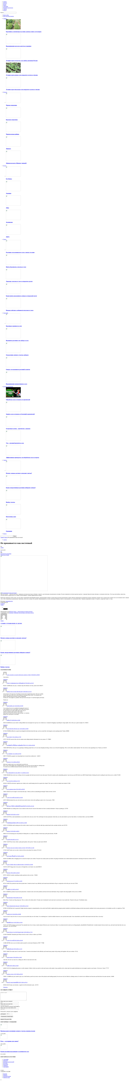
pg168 (8, 839)
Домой (2, 537)
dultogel (8, 831)
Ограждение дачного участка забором (17, 355)
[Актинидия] (13, 219)
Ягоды (4, 4)
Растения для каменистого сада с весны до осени (20, 252)
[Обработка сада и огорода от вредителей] (13, 397)
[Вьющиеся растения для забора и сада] (13, 337)
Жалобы (5, 1073)
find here (9, 872)
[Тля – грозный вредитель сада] (13, 440)
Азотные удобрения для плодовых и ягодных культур (21, 612)
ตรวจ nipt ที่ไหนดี (11, 856)
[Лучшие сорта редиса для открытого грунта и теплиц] (13, 72)
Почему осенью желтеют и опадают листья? (19, 473)
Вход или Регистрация (8, 16)
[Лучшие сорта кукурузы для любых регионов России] (13, 58)
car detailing (9, 753)
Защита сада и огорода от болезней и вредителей (20, 414)
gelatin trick (9, 914)
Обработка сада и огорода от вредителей (18, 399)
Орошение (9, 531)
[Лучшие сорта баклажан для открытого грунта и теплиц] (13, 86)
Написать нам (6, 1077)
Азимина (8, 193)
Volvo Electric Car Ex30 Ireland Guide (15, 932)
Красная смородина (12, 119)
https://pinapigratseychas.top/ (13, 905)
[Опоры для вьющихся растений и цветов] (13, 366)
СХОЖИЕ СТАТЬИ (5, 623)
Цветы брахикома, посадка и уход (16, 267)
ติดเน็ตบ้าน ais (10, 922)
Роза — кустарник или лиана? (10, 1041)
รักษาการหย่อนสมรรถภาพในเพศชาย (16, 683)
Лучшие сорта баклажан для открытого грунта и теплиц (23, 89)
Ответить (5, 679)
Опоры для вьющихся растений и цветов (18, 369)
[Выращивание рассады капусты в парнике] (13, 43)
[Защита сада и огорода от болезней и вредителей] (13, 411)
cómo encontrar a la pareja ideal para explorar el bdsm (19, 674)
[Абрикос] (13, 146)
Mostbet (8, 814)
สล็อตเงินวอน (10, 948)
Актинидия (9, 222)
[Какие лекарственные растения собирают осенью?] (13, 485)
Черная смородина (11, 105)
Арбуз (7, 236)
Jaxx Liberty (9, 737)
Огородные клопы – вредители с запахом (18, 428)
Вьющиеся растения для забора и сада (17, 340)
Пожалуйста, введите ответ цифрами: (9, 1011)
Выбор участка (10, 502)
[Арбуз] (13, 234)
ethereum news (10, 881)
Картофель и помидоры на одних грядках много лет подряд (23, 31)
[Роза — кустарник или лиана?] (4, 1038)
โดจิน (8, 965)
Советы (5, 9)
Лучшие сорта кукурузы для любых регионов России (22, 60)
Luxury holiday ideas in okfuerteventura (15, 864)
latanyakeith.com (10, 705)
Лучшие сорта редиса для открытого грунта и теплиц (22, 75)
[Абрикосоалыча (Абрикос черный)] (13, 160)
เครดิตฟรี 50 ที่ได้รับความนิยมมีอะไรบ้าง (16, 745)
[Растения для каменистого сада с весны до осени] (13, 249)
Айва (7, 207)
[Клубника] (13, 176)
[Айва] (13, 205)
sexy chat (9, 781)
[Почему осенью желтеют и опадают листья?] (13, 470)
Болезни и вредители (8, 7)
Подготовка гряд (11, 516)
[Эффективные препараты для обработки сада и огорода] (13, 454)
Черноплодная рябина (12, 134)
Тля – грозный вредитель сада (15, 443)
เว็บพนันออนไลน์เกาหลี (12, 822)
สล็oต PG (9, 720)
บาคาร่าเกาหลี (10, 797)
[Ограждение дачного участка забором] (13, 352)
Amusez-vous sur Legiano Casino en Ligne (16, 847)
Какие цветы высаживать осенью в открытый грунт (21, 296)
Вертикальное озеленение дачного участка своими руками (18, 1031)
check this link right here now (13, 728)
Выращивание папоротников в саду (16, 384)
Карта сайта (6, 15)
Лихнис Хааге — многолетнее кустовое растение (21, 611)
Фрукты (5, 2)
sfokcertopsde (10, 957)
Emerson (9, 762)
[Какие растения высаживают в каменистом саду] (4, 1048)
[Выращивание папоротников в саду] (13, 381)
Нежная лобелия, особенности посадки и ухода (19, 310)
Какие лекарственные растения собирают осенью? (21, 487)
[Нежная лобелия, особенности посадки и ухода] (13, 307)
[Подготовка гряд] (13, 514)
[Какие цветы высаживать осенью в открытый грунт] (13, 293)
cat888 (8, 889)
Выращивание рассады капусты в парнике (18, 46)
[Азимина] (13, 190)
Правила (5, 1075)
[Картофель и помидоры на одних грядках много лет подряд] (13, 29)
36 (1, 551)
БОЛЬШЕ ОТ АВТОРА (16, 623)
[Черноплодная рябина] (13, 131)
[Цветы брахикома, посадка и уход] (13, 264)
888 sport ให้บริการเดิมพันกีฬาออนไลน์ (16, 806)
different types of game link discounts (15, 691)
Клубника (9, 179)
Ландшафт (5, 6)
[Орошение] (13, 528)
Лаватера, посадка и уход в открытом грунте (19, 281)
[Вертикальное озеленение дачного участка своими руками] (4, 1028)
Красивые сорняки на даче (14, 326)
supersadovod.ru (9, 601)
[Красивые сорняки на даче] (13, 323)
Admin (2, 547)
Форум (4, 10)
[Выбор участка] (13, 499)
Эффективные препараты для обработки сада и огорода (22, 457)
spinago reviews (10, 974)
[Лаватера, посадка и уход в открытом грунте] (13, 278)
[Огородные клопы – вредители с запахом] (13, 426)
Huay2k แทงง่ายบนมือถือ (12, 982)
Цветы (4, 5)
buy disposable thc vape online (13, 772)
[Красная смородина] (13, 117)
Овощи (5, 1)
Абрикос (8, 148)
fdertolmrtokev (10, 897)
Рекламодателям (7, 1076)
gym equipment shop (11, 789)
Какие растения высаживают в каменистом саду (15, 1051)
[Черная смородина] (13, 102)
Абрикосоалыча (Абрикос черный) (16, 163)
